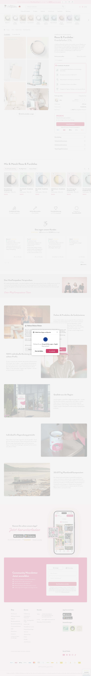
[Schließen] (57, 332)
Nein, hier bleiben (39, 351)
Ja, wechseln (52, 351)
